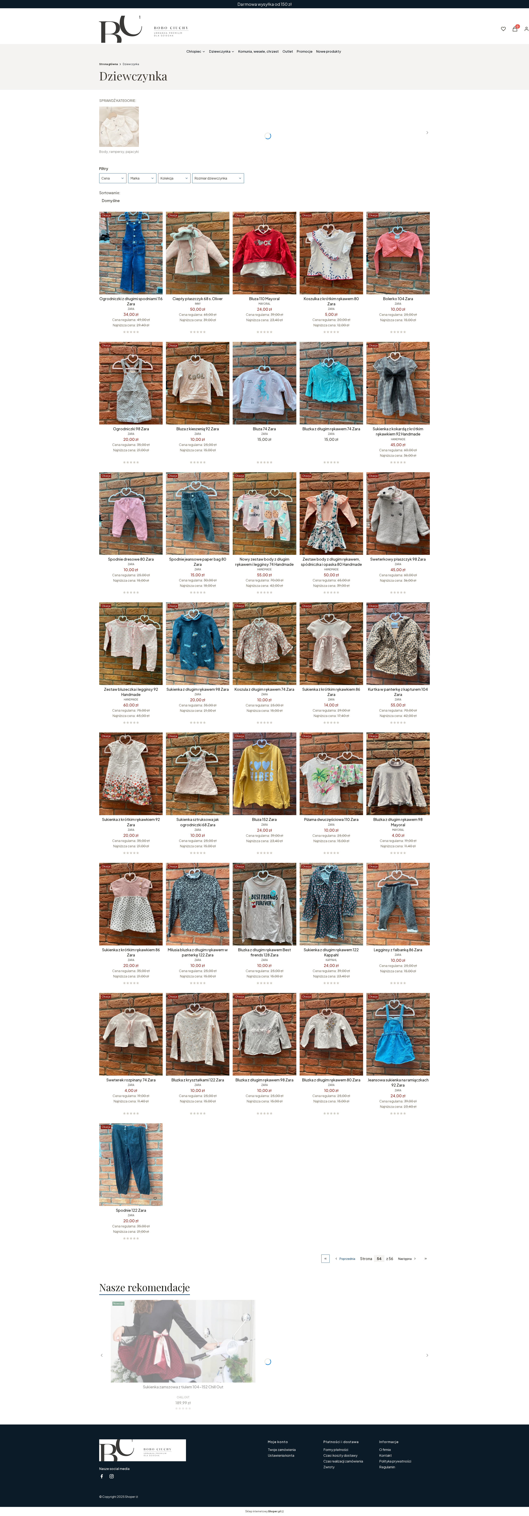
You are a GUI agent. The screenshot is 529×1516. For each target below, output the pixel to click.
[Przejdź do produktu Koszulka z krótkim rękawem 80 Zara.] (331, 253)
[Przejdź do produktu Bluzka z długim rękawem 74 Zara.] (331, 383)
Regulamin (387, 1467)
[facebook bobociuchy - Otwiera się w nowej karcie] (101, 1476)
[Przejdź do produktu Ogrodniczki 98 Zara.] (131, 383)
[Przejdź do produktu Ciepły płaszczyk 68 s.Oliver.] (197, 253)
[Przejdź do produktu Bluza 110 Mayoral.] (264, 253)
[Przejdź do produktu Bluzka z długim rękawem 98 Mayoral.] (398, 773)
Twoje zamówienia (282, 1449)
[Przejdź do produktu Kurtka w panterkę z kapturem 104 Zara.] (398, 643)
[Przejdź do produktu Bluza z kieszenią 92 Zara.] (197, 383)
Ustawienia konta (281, 1455)
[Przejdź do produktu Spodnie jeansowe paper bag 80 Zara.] (197, 513)
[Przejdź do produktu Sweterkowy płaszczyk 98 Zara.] (398, 513)
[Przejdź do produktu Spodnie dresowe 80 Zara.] (131, 513)
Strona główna (108, 64)
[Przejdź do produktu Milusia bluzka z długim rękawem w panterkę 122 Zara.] (197, 904)
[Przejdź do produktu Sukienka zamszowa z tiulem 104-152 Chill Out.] (183, 1341)
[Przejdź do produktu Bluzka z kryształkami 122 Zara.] (197, 1034)
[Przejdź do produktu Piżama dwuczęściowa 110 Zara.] (331, 773)
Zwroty (329, 1467)
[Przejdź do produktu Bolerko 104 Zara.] (398, 253)
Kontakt (385, 1455)
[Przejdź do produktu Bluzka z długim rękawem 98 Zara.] (264, 1034)
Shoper (130, 1496)
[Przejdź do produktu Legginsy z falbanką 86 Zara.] (398, 904)
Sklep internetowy (263, 1511)
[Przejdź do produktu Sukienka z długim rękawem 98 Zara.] (197, 643)
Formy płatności (335, 1449)
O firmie (385, 1449)
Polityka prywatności (395, 1461)
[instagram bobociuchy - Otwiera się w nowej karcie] (111, 1476)
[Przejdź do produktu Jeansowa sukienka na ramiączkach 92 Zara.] (398, 1034)
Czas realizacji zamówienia (343, 1461)
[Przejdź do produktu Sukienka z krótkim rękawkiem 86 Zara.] (331, 643)
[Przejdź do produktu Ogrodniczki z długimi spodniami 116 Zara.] (131, 253)
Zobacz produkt (178, 1375)
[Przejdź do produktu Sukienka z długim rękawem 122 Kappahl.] (331, 904)
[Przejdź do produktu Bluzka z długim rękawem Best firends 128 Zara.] (264, 904)
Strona (366, 1259)
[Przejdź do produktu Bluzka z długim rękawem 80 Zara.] (331, 1034)
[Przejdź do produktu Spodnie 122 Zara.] (131, 1164)
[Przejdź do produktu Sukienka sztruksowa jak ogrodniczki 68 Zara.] (197, 773)
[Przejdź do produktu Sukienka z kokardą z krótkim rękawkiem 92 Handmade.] (398, 383)
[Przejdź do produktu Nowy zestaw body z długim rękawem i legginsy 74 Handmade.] (264, 513)
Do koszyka (122, 287)
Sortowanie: (109, 193)
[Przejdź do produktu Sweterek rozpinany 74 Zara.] (131, 1034)
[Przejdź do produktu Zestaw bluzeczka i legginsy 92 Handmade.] (131, 643)
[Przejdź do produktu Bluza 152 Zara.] (264, 773)
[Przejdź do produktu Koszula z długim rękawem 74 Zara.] (264, 643)
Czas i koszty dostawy (340, 1455)
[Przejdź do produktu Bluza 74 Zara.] (264, 383)
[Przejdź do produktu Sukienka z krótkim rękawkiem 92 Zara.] (131, 773)
